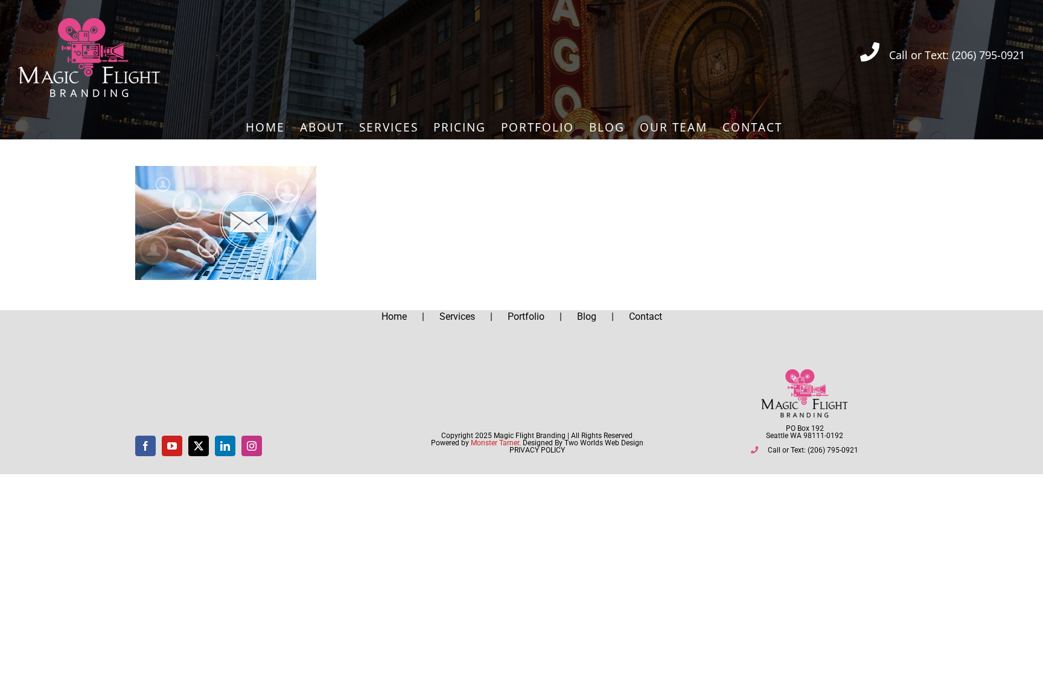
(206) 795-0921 (988, 55)
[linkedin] (225, 446)
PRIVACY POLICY (537, 450)
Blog (586, 316)
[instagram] (251, 446)
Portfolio (526, 316)
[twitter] (198, 446)
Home (394, 316)
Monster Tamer (495, 443)
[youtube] (172, 446)
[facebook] (145, 446)
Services (457, 316)
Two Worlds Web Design (603, 443)
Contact (645, 316)
